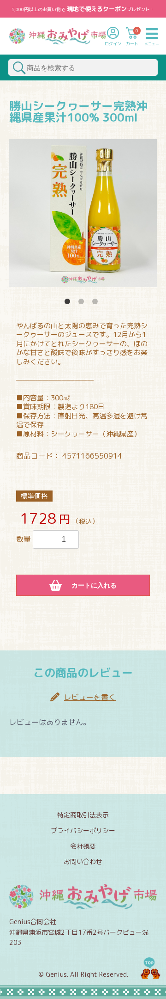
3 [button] (96, 303)
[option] (83, 213)
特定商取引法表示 (83, 814)
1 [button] (69, 303)
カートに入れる (94, 585)
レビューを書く (90, 697)
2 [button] (83, 303)
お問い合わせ (83, 861)
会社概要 (83, 846)
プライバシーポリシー (83, 830)
